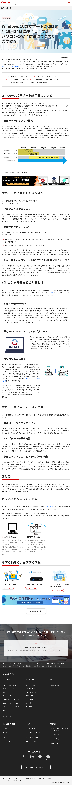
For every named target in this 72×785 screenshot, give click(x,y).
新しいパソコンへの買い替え (11, 66)
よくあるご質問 (30, 728)
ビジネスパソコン (49, 507)
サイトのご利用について (28, 778)
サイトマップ (15, 778)
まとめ (59, 79)
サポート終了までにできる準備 (42, 79)
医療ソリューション (8, 692)
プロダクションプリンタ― (33, 692)
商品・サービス (31, 679)
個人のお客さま (9, 724)
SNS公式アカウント (36, 751)
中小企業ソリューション (38, 664)
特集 (4, 737)
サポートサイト (32, 724)
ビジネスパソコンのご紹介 (16, 83)
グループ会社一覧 (54, 735)
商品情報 (5, 728)
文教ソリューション (8, 696)
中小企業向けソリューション (11, 685)
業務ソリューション (8, 710)
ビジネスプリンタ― (31, 689)
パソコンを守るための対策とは (18, 79)
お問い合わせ (6, 778)
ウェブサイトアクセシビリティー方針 (14, 780)
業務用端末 (29, 703)
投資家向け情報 (53, 743)
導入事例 (52, 679)
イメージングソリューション (11, 699)
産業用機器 (29, 706)
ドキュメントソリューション (11, 706)
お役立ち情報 (51, 664)
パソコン (51, 293)
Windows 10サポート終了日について (20, 76)
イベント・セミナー (9, 716)
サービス (5, 733)
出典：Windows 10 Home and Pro (16, 172)
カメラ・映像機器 (31, 685)
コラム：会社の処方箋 (57, 590)
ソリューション (8, 588)
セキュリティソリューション (11, 703)
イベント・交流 (7, 741)
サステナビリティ (54, 739)
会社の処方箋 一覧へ (36, 611)
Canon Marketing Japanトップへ (36, 767)
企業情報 (52, 724)
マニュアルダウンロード (33, 733)
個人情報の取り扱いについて (45, 778)
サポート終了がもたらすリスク (46, 76)
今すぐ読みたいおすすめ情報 (39, 83)
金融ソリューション (8, 689)
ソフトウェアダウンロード (33, 737)
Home (4, 664)
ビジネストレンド (55, 685)
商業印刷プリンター (31, 696)
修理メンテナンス (31, 741)
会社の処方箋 (61, 664)
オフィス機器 (29, 699)
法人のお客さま (6, 8)
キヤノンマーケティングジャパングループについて (58, 729)
